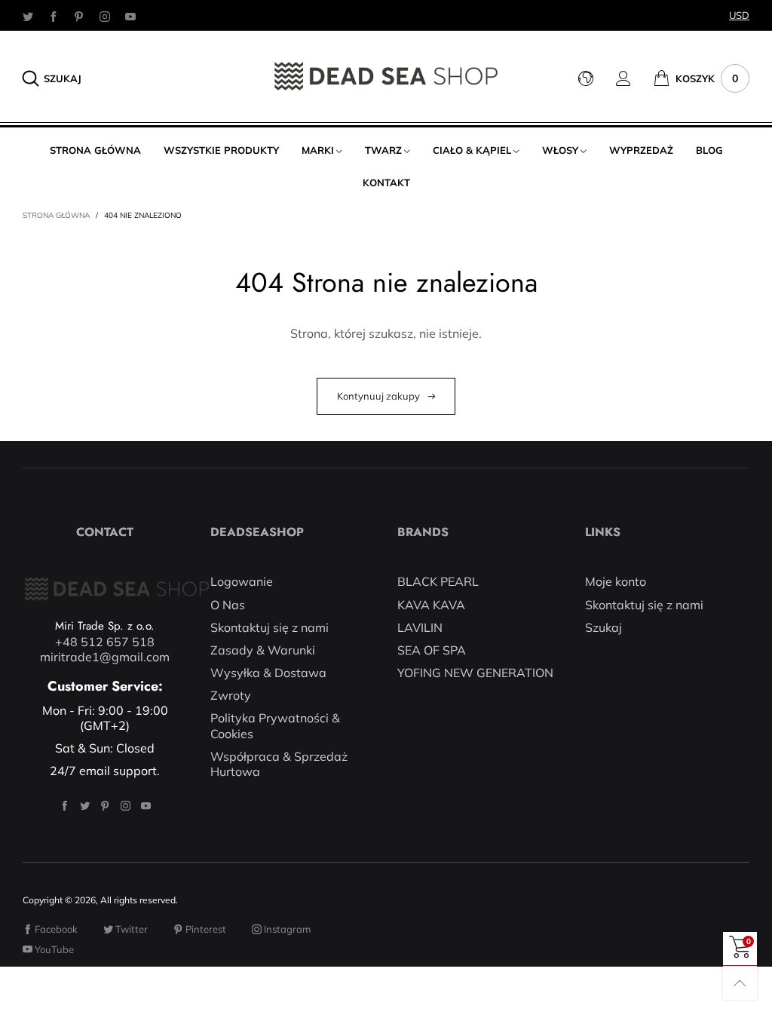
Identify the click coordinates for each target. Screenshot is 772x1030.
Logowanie (241, 581)
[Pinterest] (79, 16)
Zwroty (230, 695)
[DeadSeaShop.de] (385, 76)
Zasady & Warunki (262, 650)
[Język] (597, 78)
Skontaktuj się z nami (269, 627)
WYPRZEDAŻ (641, 150)
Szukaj (603, 627)
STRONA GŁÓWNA (95, 150)
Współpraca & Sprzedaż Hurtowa (279, 764)
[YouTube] (130, 16)
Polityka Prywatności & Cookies (275, 725)
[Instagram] (105, 16)
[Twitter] (28, 16)
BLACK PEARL (438, 581)
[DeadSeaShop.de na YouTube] (146, 806)
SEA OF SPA (431, 650)
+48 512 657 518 (105, 641)
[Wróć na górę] (740, 983)
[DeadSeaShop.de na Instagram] (125, 806)
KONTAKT (386, 182)
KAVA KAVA (431, 604)
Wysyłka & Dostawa (268, 672)
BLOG (709, 150)
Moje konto (615, 581)
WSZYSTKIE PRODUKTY (221, 150)
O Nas (227, 604)
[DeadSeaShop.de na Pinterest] (105, 806)
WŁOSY (560, 150)
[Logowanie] (635, 78)
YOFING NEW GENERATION (475, 672)
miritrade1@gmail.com (105, 656)
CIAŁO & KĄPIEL (472, 150)
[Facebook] (53, 16)
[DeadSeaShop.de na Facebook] (64, 806)
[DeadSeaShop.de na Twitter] (84, 806)
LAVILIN (420, 627)
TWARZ (383, 150)
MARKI (318, 150)
